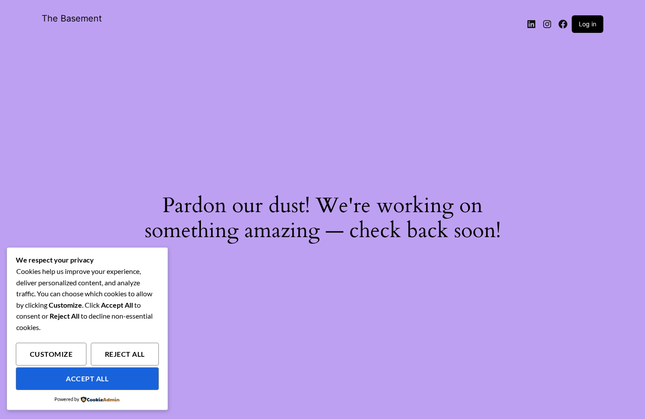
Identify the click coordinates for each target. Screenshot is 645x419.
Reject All (125, 354)
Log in (587, 24)
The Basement (72, 18)
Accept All (87, 379)
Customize (51, 354)
